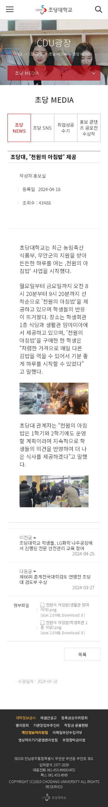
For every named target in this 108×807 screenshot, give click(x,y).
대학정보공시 (26, 717)
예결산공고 (48, 717)
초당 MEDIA (27, 73)
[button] (98, 9)
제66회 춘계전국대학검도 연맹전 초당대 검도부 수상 (55, 579)
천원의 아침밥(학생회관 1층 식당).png (64, 622)
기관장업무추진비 (46, 725)
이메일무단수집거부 (67, 732)
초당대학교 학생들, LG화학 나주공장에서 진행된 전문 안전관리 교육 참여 (56, 545)
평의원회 (22, 725)
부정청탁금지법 (74, 739)
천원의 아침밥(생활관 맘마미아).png (64, 604)
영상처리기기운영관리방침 (38, 739)
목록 (82, 654)
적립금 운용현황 (76, 725)
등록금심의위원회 (74, 717)
